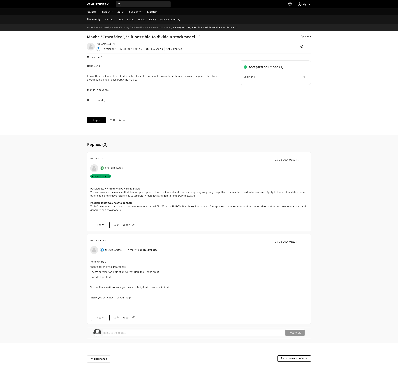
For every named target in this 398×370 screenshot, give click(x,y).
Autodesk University (170, 19)
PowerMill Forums (141, 27)
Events (130, 19)
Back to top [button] (100, 359)
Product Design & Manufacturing (112, 27)
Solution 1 (249, 77)
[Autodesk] (98, 4)
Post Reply (295, 332)
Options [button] (305, 36)
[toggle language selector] (290, 4)
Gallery (152, 19)
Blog (121, 19)
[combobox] (143, 4)
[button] (309, 46)
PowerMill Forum (161, 27)
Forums (109, 19)
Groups (141, 19)
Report (122, 120)
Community (94, 19)
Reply (96, 120)
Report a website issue (294, 358)
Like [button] (111, 120)
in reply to (142, 250)
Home (90, 27)
